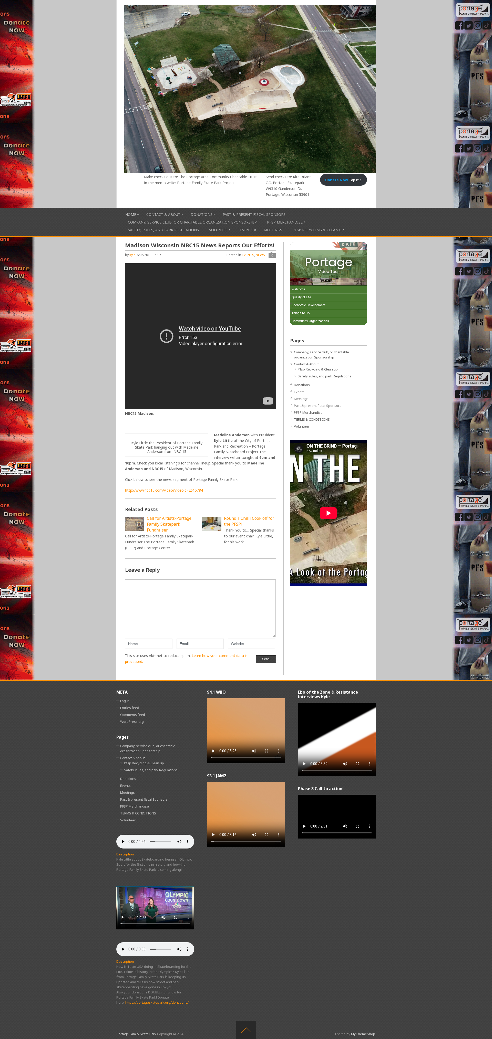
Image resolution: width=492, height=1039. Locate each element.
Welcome (298, 289)
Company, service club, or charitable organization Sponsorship (192, 222)
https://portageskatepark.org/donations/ (157, 1002)
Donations (201, 214)
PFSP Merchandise (285, 222)
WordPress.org (132, 721)
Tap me (343, 179)
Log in (124, 700)
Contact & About (163, 214)
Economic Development (308, 305)
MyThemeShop (363, 1034)
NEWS (260, 254)
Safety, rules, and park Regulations (163, 229)
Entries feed (129, 707)
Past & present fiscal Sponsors (254, 214)
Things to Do (301, 313)
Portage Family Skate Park (136, 1034)
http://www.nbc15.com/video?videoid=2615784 (164, 490)
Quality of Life (301, 297)
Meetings (273, 229)
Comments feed (132, 714)
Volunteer (219, 229)
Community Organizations (310, 321)
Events (246, 229)
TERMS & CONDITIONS (312, 419)
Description (125, 854)
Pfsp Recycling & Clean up (318, 229)
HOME (130, 214)
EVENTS (248, 254)
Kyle (132, 255)
